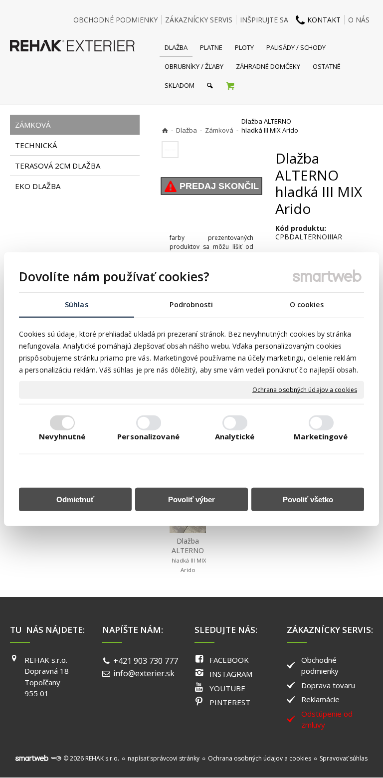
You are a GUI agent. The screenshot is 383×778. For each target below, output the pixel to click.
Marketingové (321, 436)
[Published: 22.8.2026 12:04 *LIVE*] (56, 758)
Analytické (235, 436)
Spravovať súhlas (344, 758)
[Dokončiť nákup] (230, 85)
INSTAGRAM (230, 674)
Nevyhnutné (62, 436)
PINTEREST (229, 702)
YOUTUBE (227, 688)
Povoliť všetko (308, 499)
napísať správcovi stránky (163, 758)
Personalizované (148, 436)
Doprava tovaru (328, 685)
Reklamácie (320, 699)
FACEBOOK (229, 660)
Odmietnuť (75, 499)
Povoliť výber (191, 499)
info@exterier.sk (144, 673)
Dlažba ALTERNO (189, 555)
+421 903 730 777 (145, 660)
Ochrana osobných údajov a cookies (304, 390)
